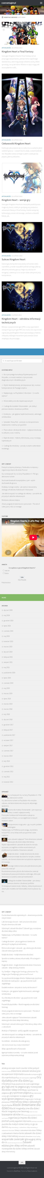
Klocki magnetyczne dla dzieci (24, 1108)
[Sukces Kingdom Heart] (22, 237)
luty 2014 (7, 761)
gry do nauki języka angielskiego (27, 1078)
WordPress (17, 1171)
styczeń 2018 (8, 719)
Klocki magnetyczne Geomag (15, 1111)
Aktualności (6, 48)
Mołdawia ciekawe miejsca (11, 500)
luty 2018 (7, 714)
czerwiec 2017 (8, 751)
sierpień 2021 (8, 662)
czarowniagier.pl (8, 2)
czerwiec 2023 (8, 631)
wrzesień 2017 (8, 740)
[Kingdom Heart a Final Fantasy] (22, 33)
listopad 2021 (8, 657)
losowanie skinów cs (12, 1114)
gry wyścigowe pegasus (17, 1097)
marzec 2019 (8, 704)
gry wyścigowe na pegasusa (18, 1096)
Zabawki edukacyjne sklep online (17, 1144)
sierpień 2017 (8, 745)
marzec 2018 (8, 709)
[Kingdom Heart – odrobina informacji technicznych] (22, 296)
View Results (22, 580)
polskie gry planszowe (37, 1121)
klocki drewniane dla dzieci (21, 1106)
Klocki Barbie (7, 1105)
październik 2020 (9, 673)
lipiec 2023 (7, 626)
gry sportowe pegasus (20, 1092)
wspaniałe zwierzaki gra (15, 1139)
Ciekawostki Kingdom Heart (16, 143)
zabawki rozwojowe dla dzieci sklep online (18, 1147)
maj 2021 (7, 667)
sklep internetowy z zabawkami (17, 1127)
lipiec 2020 (7, 678)
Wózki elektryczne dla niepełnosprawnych (18, 401)
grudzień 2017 (8, 725)
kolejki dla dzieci (33, 1111)
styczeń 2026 (8, 610)
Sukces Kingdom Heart (13, 259)
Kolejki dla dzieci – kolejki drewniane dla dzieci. (23, 854)
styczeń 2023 (8, 652)
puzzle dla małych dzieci (13, 1124)
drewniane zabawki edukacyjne (26, 1070)
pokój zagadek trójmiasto (20, 1121)
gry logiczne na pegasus (14, 1086)
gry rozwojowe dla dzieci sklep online (22, 1088)
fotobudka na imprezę (31, 1074)
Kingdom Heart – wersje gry (16, 200)
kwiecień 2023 (8, 641)
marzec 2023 (8, 647)
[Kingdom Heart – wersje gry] (22, 178)
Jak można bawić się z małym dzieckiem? (16, 1045)
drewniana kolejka (6, 1071)
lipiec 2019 (7, 699)
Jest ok (7, 570)
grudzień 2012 (8, 766)
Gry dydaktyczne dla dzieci (21, 1078)
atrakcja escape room (11, 1068)
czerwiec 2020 (8, 683)
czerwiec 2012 (8, 771)
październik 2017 (9, 735)
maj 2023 (7, 636)
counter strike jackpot (30, 1068)
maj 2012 (7, 777)
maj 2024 (7, 615)
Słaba (7, 573)
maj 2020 (7, 688)
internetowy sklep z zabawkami (25, 1101)
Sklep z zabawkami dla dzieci (25, 1130)
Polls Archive (6, 582)
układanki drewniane (25, 1136)
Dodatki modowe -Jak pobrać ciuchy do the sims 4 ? (19, 987)
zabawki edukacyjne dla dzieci (14, 1142)
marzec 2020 (8, 693)
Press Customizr (32, 1171)
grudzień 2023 (8, 620)
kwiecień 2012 (8, 782)
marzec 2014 (8, 756)
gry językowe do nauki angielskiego (26, 1084)
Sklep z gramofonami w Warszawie (13, 1049)
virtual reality (36, 1136)
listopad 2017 (8, 730)
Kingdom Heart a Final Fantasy (17, 51)
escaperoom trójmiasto (13, 1074)
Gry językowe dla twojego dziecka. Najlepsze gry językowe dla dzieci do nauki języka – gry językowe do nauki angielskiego (22, 981)
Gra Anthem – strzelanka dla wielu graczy (16, 1041)
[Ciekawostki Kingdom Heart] (22, 105)
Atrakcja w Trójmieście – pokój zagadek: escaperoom (20, 1031)
